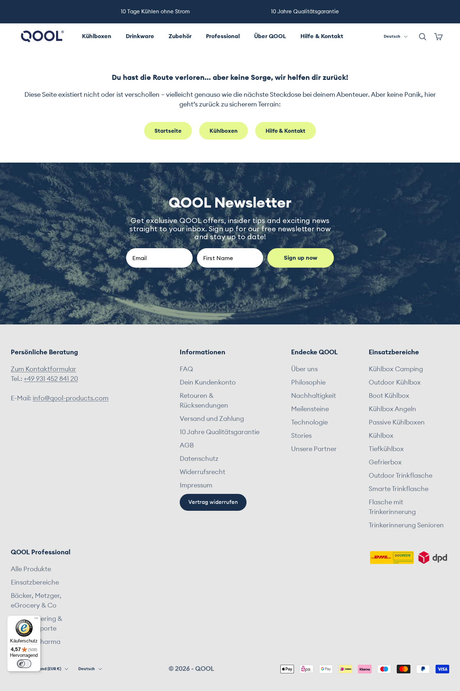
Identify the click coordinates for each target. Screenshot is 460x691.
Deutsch (392, 36)
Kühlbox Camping (396, 369)
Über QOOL (270, 36)
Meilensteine (310, 409)
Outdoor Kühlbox (395, 382)
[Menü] (36, 619)
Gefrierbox (385, 462)
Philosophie (308, 382)
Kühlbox (381, 435)
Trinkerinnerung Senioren (406, 525)
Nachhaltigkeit (313, 395)
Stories (301, 435)
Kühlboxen (96, 36)
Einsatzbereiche (35, 582)
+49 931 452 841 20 (51, 379)
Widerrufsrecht (202, 472)
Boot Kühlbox (389, 395)
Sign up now (300, 258)
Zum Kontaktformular (43, 369)
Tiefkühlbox (386, 449)
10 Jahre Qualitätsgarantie (219, 432)
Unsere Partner (314, 449)
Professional (223, 36)
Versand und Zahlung (212, 418)
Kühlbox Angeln (392, 409)
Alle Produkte (31, 569)
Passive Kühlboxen (397, 422)
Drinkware (140, 36)
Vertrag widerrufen (213, 502)
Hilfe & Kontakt (321, 36)
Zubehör (180, 36)
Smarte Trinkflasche (398, 489)
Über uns (304, 369)
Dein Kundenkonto (208, 382)
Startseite (168, 131)
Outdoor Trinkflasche (400, 475)
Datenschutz (199, 458)
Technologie (309, 422)
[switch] (24, 663)
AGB (187, 445)
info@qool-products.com (71, 398)
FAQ (186, 369)
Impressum (196, 485)
